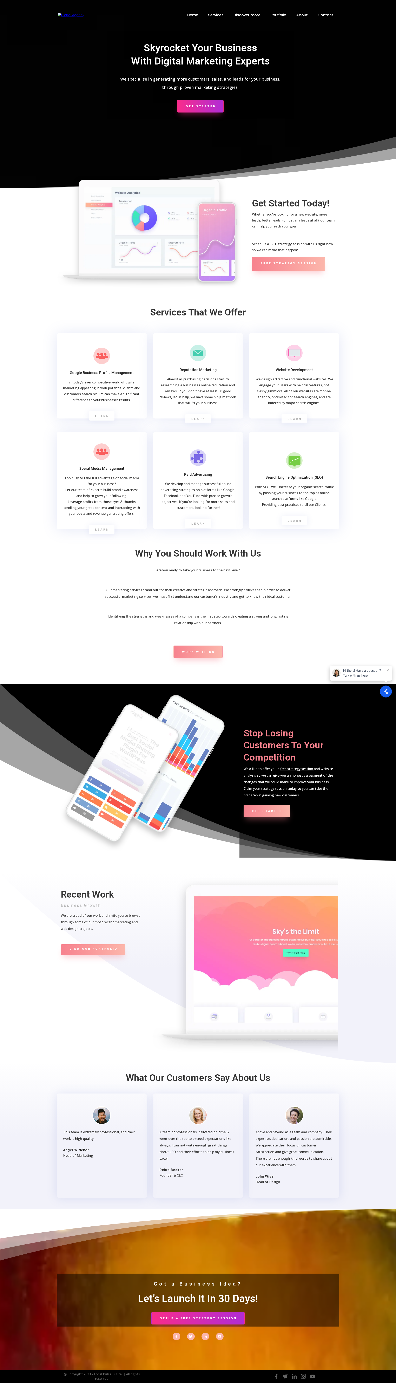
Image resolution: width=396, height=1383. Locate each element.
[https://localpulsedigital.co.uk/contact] (176, 1336)
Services (216, 15)
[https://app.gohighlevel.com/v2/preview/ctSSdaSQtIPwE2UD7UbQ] (71, 15)
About (302, 15)
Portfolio (278, 15)
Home (192, 15)
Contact (325, 15)
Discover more (246, 15)
